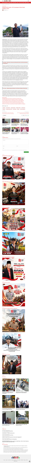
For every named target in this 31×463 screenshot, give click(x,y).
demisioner (4, 107)
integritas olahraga (13, 107)
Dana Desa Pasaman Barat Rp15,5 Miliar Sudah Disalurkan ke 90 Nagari (21, 424)
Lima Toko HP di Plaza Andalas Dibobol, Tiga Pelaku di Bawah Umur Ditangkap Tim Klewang (8, 409)
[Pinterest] (15, 458)
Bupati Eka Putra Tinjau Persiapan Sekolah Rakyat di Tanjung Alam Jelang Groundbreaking (22, 409)
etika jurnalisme (8, 107)
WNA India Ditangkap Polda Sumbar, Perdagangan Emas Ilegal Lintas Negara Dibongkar (12, 99)
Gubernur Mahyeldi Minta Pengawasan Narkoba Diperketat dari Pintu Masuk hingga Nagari (13, 100)
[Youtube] (17, 458)
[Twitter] (13, 458)
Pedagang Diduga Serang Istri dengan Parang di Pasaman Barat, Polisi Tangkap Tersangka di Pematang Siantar (7, 393)
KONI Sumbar (23, 107)
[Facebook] (12, 458)
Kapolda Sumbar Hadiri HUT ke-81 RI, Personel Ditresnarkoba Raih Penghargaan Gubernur (15, 133)
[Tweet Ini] (23, 115)
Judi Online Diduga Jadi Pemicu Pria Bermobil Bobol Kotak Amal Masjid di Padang (23, 113)
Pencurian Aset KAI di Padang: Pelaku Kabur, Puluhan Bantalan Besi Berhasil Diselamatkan (8, 113)
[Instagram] (16, 458)
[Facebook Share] (22, 115)
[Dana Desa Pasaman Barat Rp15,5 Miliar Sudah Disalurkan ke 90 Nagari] (22, 417)
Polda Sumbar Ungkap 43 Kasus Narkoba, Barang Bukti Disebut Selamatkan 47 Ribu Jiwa (12, 101)
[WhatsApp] (19, 458)
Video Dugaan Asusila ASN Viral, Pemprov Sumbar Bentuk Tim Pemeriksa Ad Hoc (11, 98)
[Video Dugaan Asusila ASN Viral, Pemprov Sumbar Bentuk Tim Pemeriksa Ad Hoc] (6, 121)
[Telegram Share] (26, 115)
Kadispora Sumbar (18, 107)
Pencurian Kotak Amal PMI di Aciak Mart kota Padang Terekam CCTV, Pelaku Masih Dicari (21, 392)
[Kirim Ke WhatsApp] (28, 115)
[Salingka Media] (7, 0)
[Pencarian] (28, 1)
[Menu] (2, 1)
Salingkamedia (5, 9)
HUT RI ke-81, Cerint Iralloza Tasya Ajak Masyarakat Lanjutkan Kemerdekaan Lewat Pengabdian (24, 133)
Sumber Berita (3, 110)
